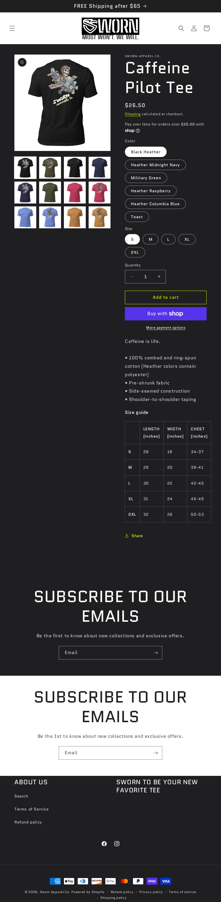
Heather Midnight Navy (155, 165)
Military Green (146, 178)
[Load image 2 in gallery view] (50, 168)
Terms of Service (31, 809)
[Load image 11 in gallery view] (75, 217)
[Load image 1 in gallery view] (25, 168)
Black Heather (146, 152)
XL (187, 239)
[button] (12, 28)
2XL (135, 252)
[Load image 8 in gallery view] (99, 192)
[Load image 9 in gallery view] (25, 217)
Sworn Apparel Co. (55, 892)
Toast (137, 217)
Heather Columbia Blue (155, 204)
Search (21, 796)
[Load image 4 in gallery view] (99, 168)
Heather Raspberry (151, 191)
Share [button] (137, 536)
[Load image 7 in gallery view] (75, 192)
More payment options (165, 327)
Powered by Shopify (88, 892)
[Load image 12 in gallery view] (99, 217)
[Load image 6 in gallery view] (50, 192)
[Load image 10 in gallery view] (50, 217)
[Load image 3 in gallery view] (75, 168)
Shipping (133, 113)
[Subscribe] (155, 653)
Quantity (133, 265)
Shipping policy (113, 897)
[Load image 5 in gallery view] (25, 192)
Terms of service (182, 892)
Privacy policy (151, 892)
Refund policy (28, 822)
